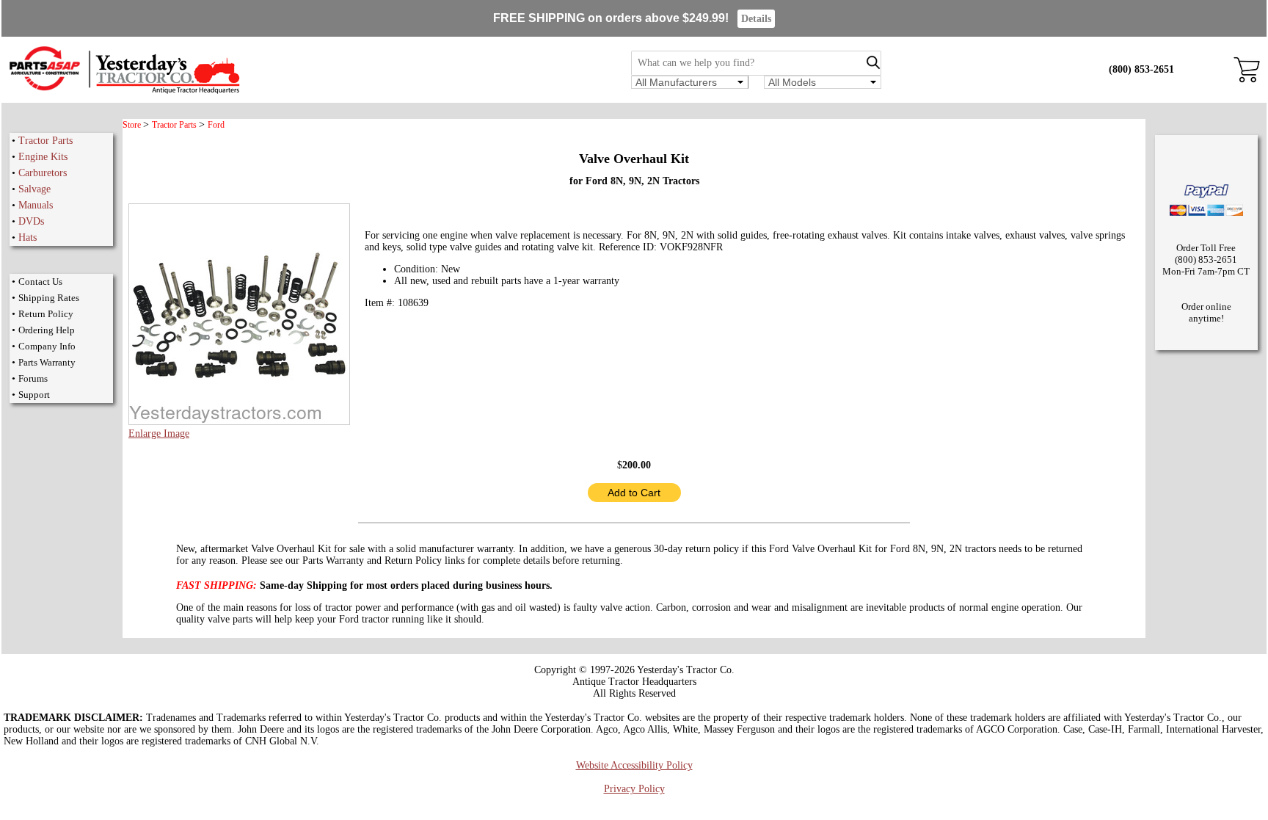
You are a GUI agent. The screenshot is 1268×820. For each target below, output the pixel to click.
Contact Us (40, 281)
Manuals (35, 205)
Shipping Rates (48, 297)
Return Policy (45, 313)
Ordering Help (46, 329)
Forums (33, 378)
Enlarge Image (158, 433)
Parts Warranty (47, 362)
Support (34, 394)
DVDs (31, 221)
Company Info (47, 346)
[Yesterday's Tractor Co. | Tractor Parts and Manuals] (124, 91)
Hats (27, 237)
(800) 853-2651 (1141, 69)
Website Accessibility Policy (634, 765)
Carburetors (42, 172)
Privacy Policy (634, 788)
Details (756, 18)
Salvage (34, 189)
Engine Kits (43, 156)
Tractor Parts (45, 140)
